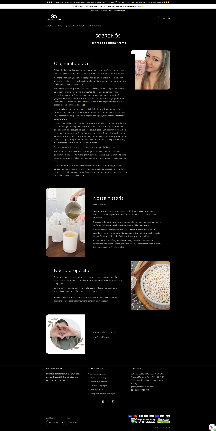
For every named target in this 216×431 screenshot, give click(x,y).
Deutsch (71, 422)
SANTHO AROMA (165, 427)
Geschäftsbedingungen (97, 386)
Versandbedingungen (97, 374)
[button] (158, 17)
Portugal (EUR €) (54, 422)
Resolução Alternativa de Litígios (101, 394)
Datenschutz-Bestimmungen (99, 382)
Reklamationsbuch (96, 390)
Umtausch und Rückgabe (98, 378)
